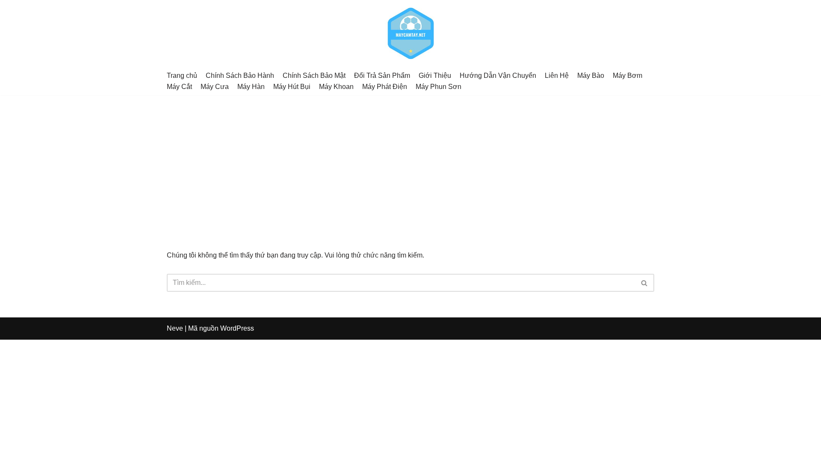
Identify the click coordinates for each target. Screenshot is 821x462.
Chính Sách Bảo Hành (240, 75)
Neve (175, 328)
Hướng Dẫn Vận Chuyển (498, 75)
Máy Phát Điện (384, 86)
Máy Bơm (627, 75)
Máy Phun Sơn (438, 86)
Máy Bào (590, 75)
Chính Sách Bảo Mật (314, 75)
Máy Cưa (215, 86)
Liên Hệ (557, 75)
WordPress (237, 328)
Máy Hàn (251, 86)
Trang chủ (182, 75)
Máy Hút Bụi (291, 86)
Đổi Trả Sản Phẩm (382, 75)
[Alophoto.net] (410, 33)
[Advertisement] (410, 159)
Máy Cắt (179, 86)
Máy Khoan (336, 86)
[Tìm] (644, 283)
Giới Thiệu (435, 75)
